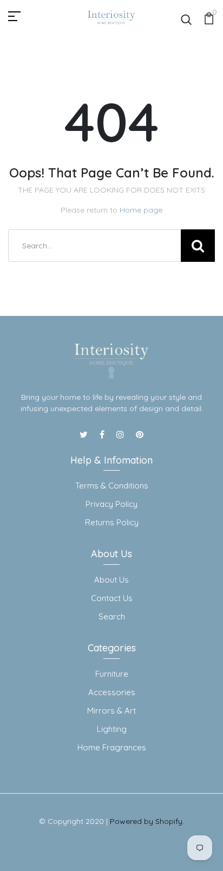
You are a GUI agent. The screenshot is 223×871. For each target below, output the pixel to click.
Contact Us (112, 598)
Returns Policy (112, 522)
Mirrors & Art (111, 710)
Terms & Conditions (111, 485)
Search (112, 616)
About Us (111, 580)
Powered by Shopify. (147, 821)
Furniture (111, 674)
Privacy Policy (111, 504)
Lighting (112, 729)
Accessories (111, 692)
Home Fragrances (111, 747)
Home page (141, 210)
